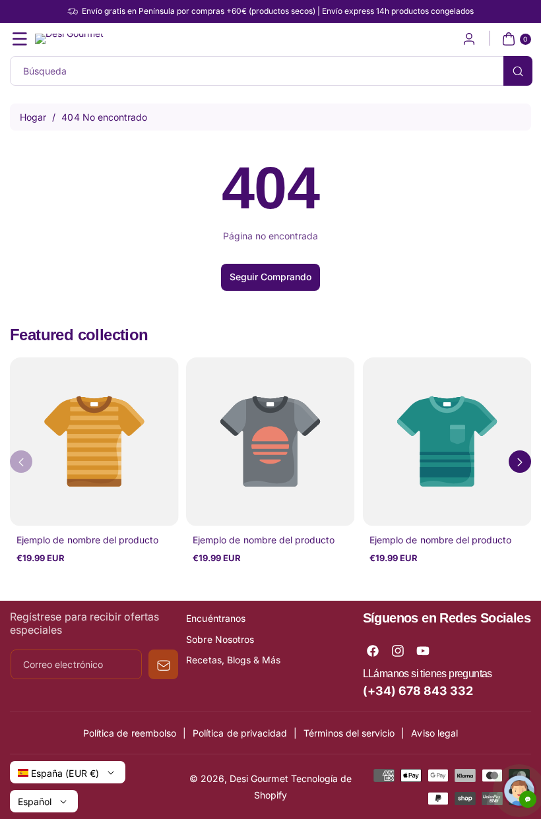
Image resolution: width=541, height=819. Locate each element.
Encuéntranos (215, 618)
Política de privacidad (240, 733)
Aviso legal (434, 733)
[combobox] (270, 71)
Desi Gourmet (259, 778)
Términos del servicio (349, 733)
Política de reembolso (129, 733)
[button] (20, 39)
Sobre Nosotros (220, 639)
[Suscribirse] (163, 664)
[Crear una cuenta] (469, 39)
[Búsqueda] (517, 71)
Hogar (33, 117)
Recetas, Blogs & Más (233, 659)
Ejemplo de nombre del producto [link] (87, 539)
